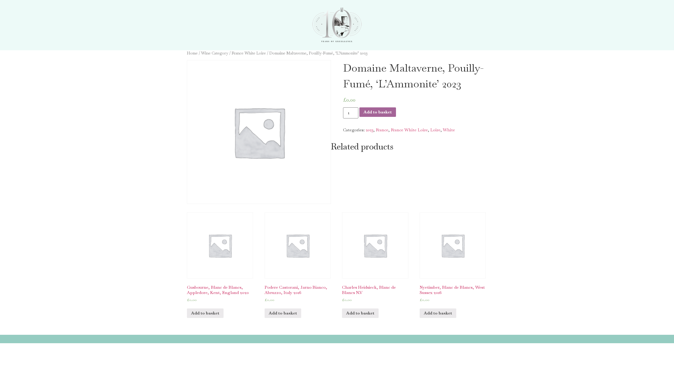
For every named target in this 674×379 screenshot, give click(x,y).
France (382, 130)
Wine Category (214, 53)
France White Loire (249, 53)
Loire (435, 130)
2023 (369, 130)
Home (192, 53)
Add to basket (378, 112)
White (449, 130)
